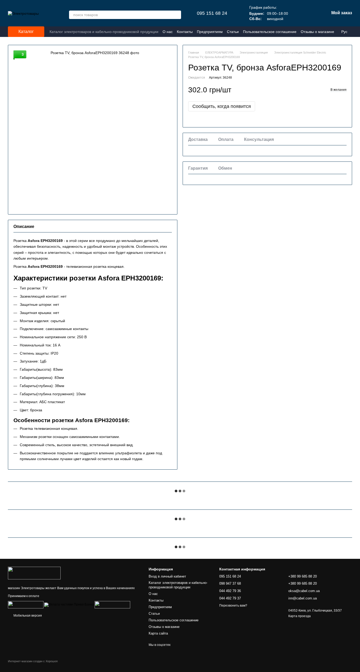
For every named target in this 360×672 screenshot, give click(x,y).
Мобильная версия (27, 615)
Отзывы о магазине (317, 32)
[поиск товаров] (177, 15)
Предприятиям (210, 32)
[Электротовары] (34, 573)
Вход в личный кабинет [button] (167, 576)
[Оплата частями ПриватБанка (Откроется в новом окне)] (69, 604)
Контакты (185, 32)
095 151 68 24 (212, 13)
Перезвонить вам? (233, 605)
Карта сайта (158, 633)
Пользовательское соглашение (269, 32)
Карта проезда (299, 616)
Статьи (233, 32)
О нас (168, 32)
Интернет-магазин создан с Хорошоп (33, 661)
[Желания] (297, 13)
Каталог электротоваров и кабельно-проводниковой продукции (104, 32)
